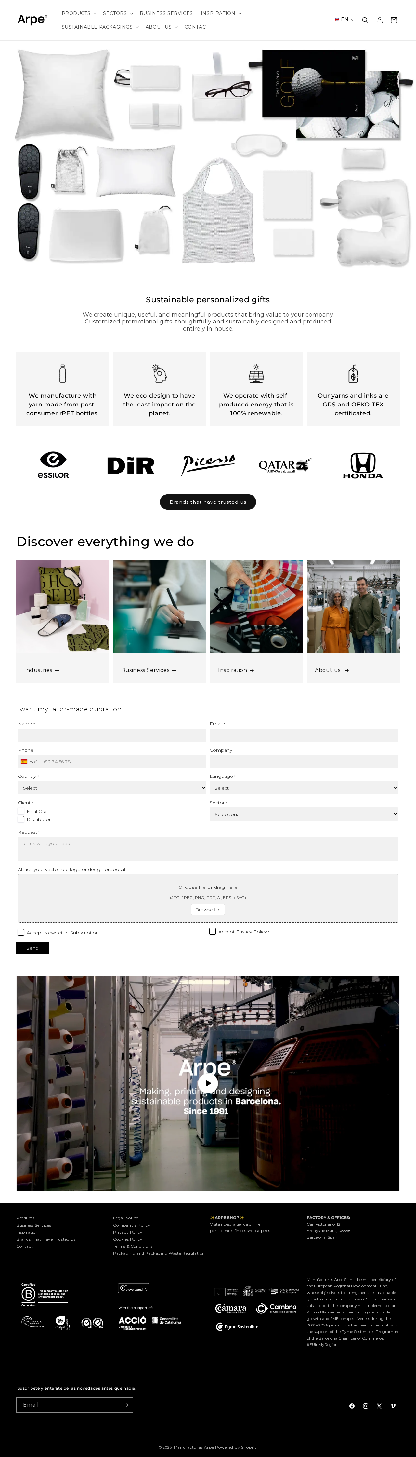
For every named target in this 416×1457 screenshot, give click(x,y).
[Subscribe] (126, 1405)
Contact (24, 1246)
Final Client (39, 811)
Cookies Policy (127, 1239)
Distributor (39, 819)
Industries (38, 670)
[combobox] (30, 761)
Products (25, 1218)
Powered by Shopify (236, 1447)
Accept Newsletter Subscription (63, 933)
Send (32, 948)
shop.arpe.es (258, 1230)
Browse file (208, 910)
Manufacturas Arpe (194, 1447)
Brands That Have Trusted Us (45, 1239)
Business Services (145, 670)
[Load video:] (208, 1083)
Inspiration (232, 670)
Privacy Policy (251, 932)
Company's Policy (131, 1225)
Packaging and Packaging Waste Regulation (159, 1253)
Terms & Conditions (133, 1246)
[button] (78, 13)
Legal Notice (125, 1218)
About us (328, 670)
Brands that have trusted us (208, 502)
